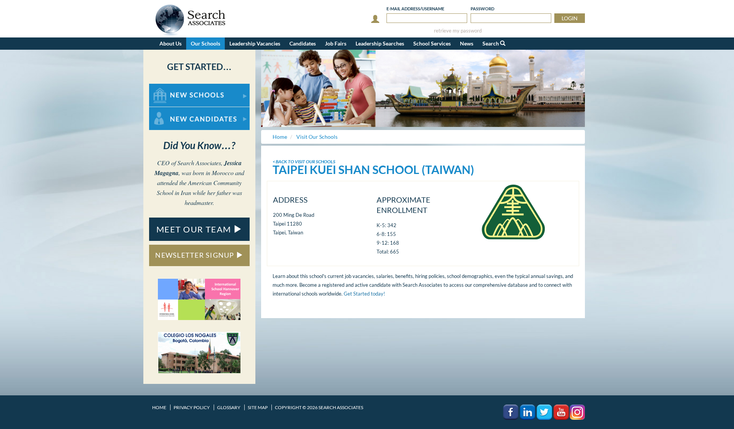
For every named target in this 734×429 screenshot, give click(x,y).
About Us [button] (170, 43)
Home (159, 407)
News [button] (466, 43)
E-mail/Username (415, 8)
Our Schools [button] (205, 43)
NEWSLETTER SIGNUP (195, 255)
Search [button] (491, 43)
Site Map (258, 407)
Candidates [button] (302, 43)
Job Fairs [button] (335, 43)
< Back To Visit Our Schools (304, 161)
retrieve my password (458, 31)
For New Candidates (173, 110)
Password (482, 8)
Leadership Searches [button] (380, 43)
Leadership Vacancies (254, 43)
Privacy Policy (192, 407)
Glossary (228, 407)
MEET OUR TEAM (195, 229)
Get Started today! (364, 294)
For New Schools (169, 87)
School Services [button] (432, 43)
